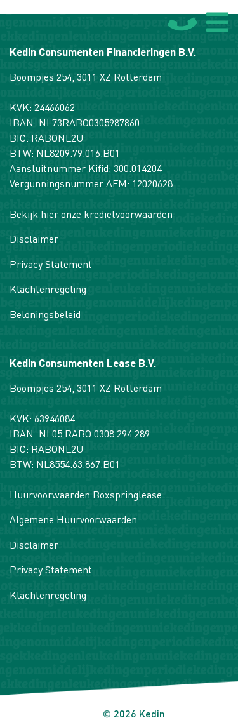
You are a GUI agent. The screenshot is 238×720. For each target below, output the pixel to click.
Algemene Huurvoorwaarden (73, 521)
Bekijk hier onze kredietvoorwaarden (91, 215)
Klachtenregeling (48, 290)
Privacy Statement (51, 265)
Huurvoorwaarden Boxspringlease (86, 496)
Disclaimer (34, 240)
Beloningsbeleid (45, 315)
